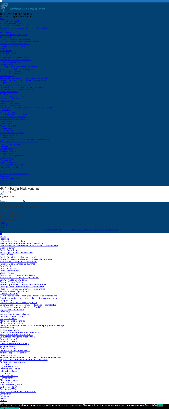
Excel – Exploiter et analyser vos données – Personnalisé (21, 41)
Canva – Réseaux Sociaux (9, 64)
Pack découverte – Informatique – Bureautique (17, 25)
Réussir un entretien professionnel (13, 117)
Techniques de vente (8, 112)
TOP (2, 227)
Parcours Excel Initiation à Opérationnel (15, 44)
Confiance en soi (6, 130)
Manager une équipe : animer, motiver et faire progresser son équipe (26, 107)
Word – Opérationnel (8, 53)
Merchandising (5, 110)
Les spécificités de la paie (9, 98)
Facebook (4, 222)
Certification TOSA (6, 169)
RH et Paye (4, 94)
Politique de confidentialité (105, 229)
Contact (5, 183)
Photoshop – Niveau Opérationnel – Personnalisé (18, 66)
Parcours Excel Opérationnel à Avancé (14, 46)
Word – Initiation (6, 51)
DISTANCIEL (12, 155)
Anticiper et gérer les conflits (10, 135)
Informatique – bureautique (10, 23)
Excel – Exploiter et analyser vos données (15, 39)
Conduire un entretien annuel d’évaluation (16, 114)
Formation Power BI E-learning (11, 126)
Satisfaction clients (7, 153)
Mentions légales (54, 229)
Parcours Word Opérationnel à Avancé (14, 57)
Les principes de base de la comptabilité (15, 85)
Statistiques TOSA (6, 171)
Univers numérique (7, 76)
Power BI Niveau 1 (6, 121)
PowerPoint (4, 48)
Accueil (2, 19)
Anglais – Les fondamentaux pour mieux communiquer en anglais (24, 139)
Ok (158, 405)
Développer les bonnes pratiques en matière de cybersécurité (23, 78)
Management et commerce (10, 103)
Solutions (9, 178)
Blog (1, 185)
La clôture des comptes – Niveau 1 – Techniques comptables (22, 87)
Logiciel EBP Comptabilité (9, 92)
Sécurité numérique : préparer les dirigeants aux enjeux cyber (23, 80)
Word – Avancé (5, 55)
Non (161, 405)
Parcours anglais (6, 137)
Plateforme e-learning (8, 162)
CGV (66, 229)
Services (3, 180)
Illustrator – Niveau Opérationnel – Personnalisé (18, 71)
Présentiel (10, 21)
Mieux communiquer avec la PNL (12, 133)
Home (3, 191)
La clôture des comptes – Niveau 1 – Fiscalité (16, 89)
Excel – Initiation (6, 30)
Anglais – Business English (10, 144)
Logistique (4, 146)
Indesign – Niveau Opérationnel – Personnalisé (17, 69)
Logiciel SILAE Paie (6, 101)
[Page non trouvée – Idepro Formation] (23, 11)
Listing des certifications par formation (14, 174)
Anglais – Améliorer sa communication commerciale (19, 142)
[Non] (19, 408)
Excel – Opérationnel (7, 32)
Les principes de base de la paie (12, 96)
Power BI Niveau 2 (6, 123)
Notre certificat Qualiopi (9, 167)
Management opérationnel (10, 105)
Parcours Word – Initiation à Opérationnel (15, 60)
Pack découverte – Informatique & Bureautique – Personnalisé (23, 28)
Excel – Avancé (5, 37)
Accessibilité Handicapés (80, 229)
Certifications (11, 164)
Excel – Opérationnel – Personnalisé (13, 35)
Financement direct (7, 158)
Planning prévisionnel (8, 151)
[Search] (24, 201)
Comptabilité (4, 82)
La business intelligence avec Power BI (14, 119)
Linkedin (4, 225)
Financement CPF (6, 160)
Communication (6, 128)
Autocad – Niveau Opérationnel (12, 73)
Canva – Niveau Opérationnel (11, 62)
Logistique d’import (7, 148)
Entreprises (4, 176)
